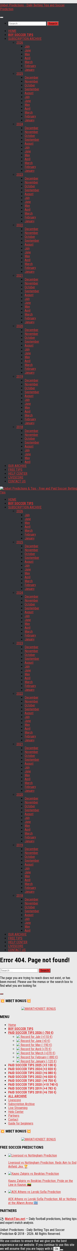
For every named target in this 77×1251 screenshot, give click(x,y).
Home (12, 1025)
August (29, 93)
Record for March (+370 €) (37, 1053)
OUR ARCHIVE (17, 466)
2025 (19, 74)
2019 (19, 376)
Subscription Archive (21, 1104)
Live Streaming (18, 1108)
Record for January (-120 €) (38, 1061)
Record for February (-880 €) (39, 1057)
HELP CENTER (17, 474)
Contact (13, 1119)
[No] (61, 1249)
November (31, 81)
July (27, 46)
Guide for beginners (20, 1123)
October (30, 85)
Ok (56, 1248)
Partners (13, 1116)
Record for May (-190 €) (36, 1045)
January (29, 70)
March (29, 62)
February (30, 66)
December (31, 77)
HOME (12, 31)
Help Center (16, 1112)
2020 (19, 326)
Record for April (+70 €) (35, 1049)
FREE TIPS (15, 470)
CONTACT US (17, 481)
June (28, 50)
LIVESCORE (15, 477)
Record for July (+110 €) (36, 1037)
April (27, 58)
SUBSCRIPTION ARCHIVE (24, 39)
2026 (19, 43)
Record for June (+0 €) (35, 1041)
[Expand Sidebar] (1, 994)
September (32, 89)
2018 (19, 427)
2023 (19, 175)
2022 (19, 225)
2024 (19, 124)
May (27, 54)
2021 (19, 276)
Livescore (14, 1100)
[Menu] (1, 17)
